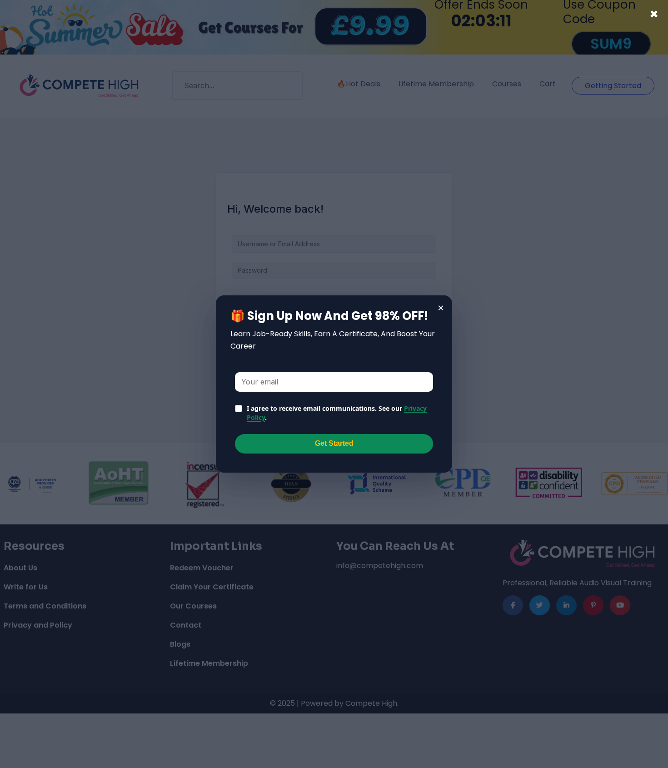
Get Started (334, 443)
